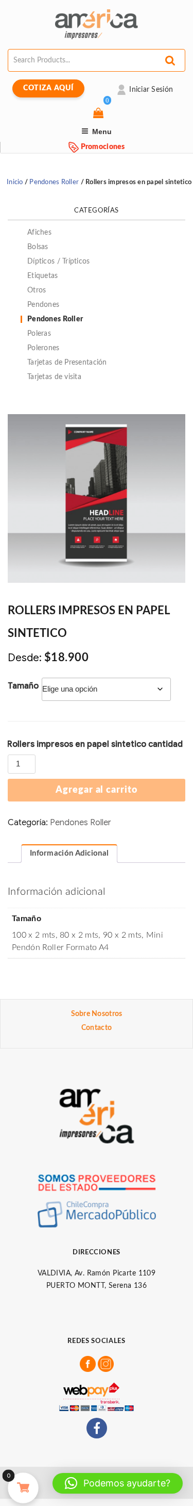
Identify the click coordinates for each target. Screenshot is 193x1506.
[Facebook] (96, 1428)
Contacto (96, 1028)
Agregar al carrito (96, 790)
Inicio (15, 182)
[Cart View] (99, 114)
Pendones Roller (54, 182)
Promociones (102, 147)
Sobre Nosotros (96, 1014)
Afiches (39, 232)
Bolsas (37, 247)
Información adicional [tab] (69, 853)
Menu (102, 131)
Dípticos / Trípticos (58, 261)
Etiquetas (42, 276)
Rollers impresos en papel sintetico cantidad (95, 744)
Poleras (39, 333)
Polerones (43, 348)
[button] (117, 1483)
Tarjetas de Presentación (67, 362)
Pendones (43, 304)
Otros (36, 290)
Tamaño (23, 686)
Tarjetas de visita (54, 377)
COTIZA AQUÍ (48, 88)
